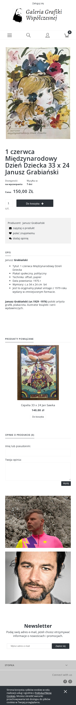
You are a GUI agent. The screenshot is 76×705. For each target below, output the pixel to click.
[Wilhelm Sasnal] (38, 578)
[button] (9, 35)
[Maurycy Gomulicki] (38, 522)
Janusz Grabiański (34, 223)
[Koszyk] (66, 35)
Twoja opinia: (13, 459)
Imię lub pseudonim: (18, 446)
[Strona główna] (38, 15)
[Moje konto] (47, 35)
